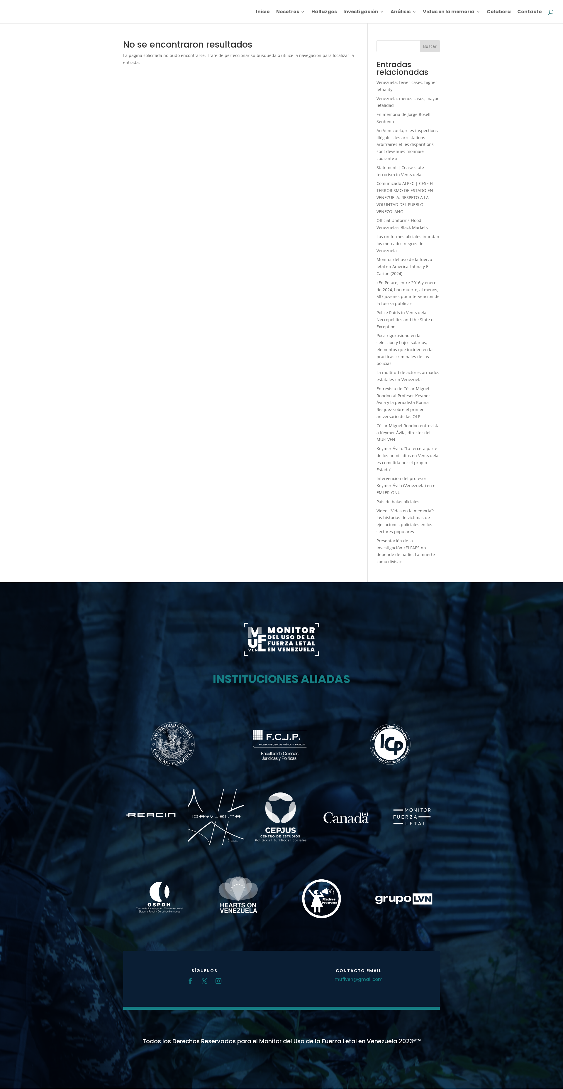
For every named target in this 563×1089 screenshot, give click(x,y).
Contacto (529, 12)
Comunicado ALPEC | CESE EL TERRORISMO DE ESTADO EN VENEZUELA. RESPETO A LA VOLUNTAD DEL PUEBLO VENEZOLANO (405, 197)
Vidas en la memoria (448, 12)
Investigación (360, 12)
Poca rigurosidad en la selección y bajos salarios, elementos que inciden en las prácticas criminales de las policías (406, 349)
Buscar (430, 46)
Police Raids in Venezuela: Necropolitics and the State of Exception (406, 319)
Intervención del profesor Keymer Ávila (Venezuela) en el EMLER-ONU (407, 485)
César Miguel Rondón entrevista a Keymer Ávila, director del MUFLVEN (408, 432)
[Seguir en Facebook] (190, 981)
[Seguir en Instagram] (218, 981)
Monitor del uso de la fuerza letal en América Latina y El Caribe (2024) (404, 266)
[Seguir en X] (204, 981)
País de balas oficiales (398, 501)
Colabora (499, 12)
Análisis (401, 12)
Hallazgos (324, 12)
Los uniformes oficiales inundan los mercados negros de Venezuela (408, 243)
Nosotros (287, 12)
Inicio (263, 12)
